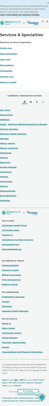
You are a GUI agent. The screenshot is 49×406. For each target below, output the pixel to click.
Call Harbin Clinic (10, 230)
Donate (5, 347)
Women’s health (8, 82)
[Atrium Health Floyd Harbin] (19, 23)
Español (5, 380)
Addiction (5, 120)
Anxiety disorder (8, 167)
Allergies (4, 139)
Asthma (4, 186)
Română (22, 383)
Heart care (5, 59)
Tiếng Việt (17, 385)
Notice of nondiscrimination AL (31, 401)
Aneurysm (5, 162)
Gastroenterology (8, 54)
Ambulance (5, 153)
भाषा (10, 383)
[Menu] (47, 21)
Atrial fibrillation (8, 196)
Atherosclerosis (7, 191)
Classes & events (10, 270)
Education (7, 306)
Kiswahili (38, 383)
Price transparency (11, 280)
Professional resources (13, 297)
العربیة (11, 380)
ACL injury (5, 110)
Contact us (7, 235)
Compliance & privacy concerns (17, 240)
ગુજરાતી (35, 380)
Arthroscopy (6, 181)
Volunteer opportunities (14, 342)
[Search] (42, 21)
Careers (6, 302)
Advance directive (9, 129)
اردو (10, 385)
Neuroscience (7, 65)
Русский (29, 383)
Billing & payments (11, 275)
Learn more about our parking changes (19, 15)
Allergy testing (7, 143)
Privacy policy (7, 398)
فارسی (29, 380)
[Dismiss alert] (48, 3)
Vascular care (6, 77)
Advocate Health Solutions (13, 134)
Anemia (4, 158)
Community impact (11, 333)
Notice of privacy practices (24, 398)
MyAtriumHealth (10, 265)
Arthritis (4, 177)
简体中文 (23, 380)
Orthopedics (6, 71)
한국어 (15, 383)
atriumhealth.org (10, 244)
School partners (10, 338)
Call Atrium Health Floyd (14, 225)
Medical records (10, 284)
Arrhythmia (6, 172)
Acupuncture (6, 115)
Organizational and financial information (22, 352)
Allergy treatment (9, 148)
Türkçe (4, 385)
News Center (8, 328)
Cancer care (6, 48)
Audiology (5, 200)
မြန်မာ (16, 380)
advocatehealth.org (11, 249)
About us (6, 323)
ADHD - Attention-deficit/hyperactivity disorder (23, 124)
